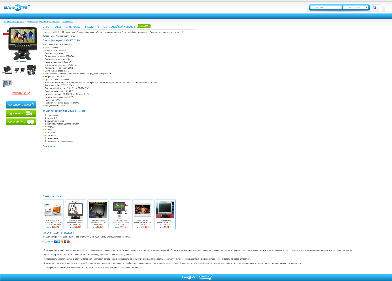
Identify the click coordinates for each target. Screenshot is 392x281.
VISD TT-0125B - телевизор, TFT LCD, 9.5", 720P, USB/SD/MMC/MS (120, 223)
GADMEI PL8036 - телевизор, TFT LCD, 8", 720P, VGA (75, 222)
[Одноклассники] (62, 242)
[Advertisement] (68, 170)
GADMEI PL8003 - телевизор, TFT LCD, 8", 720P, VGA (165, 222)
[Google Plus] (68, 242)
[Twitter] (58, 242)
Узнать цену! (21, 93)
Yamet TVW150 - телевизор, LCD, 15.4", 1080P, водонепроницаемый (143, 223)
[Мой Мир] (65, 242)
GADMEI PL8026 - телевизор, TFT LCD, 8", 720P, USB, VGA (53, 222)
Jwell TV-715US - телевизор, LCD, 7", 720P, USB (98, 222)
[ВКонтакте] (55, 242)
